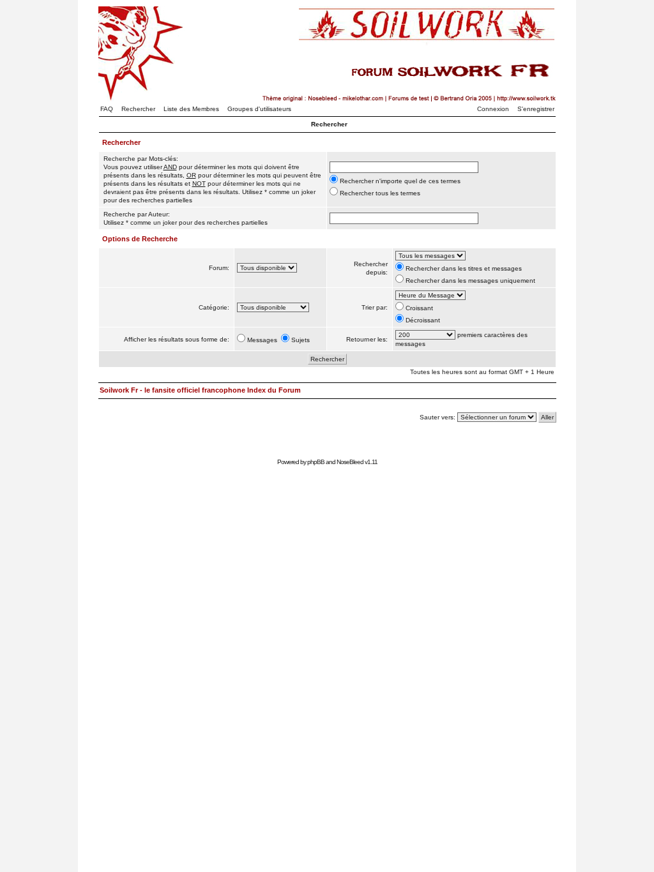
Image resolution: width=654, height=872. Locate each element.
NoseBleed (350, 461)
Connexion (493, 108)
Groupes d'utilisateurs (259, 108)
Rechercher (138, 108)
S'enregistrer (535, 108)
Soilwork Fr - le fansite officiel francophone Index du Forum (200, 390)
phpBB (315, 461)
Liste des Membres (191, 108)
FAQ (106, 108)
